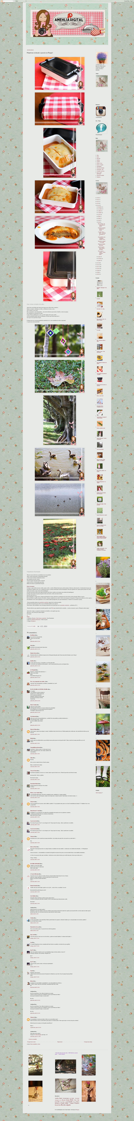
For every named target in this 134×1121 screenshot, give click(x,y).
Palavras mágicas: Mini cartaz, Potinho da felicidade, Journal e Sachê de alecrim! (102, 537)
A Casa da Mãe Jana (34, 874)
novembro (100, 208)
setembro (100, 212)
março (99, 256)
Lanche (70, 1102)
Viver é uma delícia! (100, 449)
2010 (98, 268)
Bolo (71, 1100)
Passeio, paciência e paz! (101, 428)
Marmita (34, 618)
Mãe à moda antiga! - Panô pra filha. (101, 504)
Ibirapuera (33, 621)
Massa (77, 1102)
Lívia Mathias (33, 896)
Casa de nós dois (33, 821)
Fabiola (31, 738)
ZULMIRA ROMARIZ (35, 863)
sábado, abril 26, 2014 (34, 913)
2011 (98, 266)
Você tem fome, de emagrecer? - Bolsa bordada (102, 417)
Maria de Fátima (33, 729)
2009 (98, 270)
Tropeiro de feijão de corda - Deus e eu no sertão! (101, 526)
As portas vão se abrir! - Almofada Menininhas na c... (102, 233)
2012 (98, 264)
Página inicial (59, 1041)
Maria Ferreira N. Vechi (35, 810)
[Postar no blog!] (42, 626)
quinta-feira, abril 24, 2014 (35, 641)
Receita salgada (66, 1105)
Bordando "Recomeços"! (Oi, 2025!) (102, 288)
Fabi (53, 608)
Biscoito (64, 1100)
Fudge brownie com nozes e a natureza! (102, 385)
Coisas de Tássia (33, 770)
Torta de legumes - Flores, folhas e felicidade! (101, 248)
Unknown (32, 801)
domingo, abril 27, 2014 (34, 938)
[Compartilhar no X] (43, 626)
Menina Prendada (33, 885)
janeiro (99, 260)
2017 (98, 201)
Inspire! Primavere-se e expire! (102, 515)
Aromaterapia (66, 1098)
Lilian (31, 757)
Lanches (98, 161)
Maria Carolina (33, 704)
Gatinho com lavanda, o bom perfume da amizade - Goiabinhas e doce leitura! (102, 549)
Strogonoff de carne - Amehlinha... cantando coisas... (102, 238)
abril (99, 222)
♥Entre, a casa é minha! (35, 792)
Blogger (77, 1109)
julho (99, 216)
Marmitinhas (99, 166)
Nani (31, 970)
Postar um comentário (33, 1039)
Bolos (98, 156)
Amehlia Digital (58, 1098)
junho (99, 218)
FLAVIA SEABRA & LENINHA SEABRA (39, 689)
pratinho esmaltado (65, 605)
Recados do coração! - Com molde (102, 241)
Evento (61, 1101)
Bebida (60, 1100)
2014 (98, 205)
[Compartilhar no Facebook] (45, 626)
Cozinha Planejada (38, 1034)
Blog (98, 155)
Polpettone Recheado (36, 619)
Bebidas (98, 160)
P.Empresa (76, 1103)
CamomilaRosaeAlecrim (35, 747)
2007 (98, 274)
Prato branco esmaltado (41, 618)
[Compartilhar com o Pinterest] (46, 626)
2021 (98, 199)
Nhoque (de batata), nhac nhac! (101, 244)
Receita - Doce (99, 163)
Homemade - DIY (100, 169)
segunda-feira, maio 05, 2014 (35, 1027)
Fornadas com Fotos (100, 171)
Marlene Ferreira (33, 653)
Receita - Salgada (100, 164)
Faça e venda (65, 1101)
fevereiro (100, 258)
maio (99, 220)
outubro (99, 210)
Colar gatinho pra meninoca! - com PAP (102, 374)
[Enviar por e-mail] (40, 626)
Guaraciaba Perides (34, 783)
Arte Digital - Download (74, 1098)
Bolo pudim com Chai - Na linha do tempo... (101, 320)
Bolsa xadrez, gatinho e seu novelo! (101, 471)
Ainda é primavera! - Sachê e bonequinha (102, 439)
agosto (99, 214)
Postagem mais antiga (88, 1041)
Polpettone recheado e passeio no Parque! (101, 229)
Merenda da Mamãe (100, 167)
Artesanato (57, 1100)
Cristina (32, 918)
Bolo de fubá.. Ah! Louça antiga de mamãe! (101, 225)
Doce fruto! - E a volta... (101, 308)
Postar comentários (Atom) (35, 1044)
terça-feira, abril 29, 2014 (35, 987)
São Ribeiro (32, 635)
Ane (31, 942)
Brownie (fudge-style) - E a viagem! (101, 482)
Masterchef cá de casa (34, 927)
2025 (98, 197)
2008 (98, 272)
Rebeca (31, 981)
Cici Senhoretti (33, 716)
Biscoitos (98, 158)
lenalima (32, 660)
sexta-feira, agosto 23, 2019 (35, 1036)
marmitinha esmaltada (43, 602)
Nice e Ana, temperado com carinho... (37, 681)
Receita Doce (58, 1105)
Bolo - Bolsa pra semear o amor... (101, 341)
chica (31, 645)
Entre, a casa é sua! (100, 395)
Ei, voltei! (98, 330)
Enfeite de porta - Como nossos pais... (101, 352)
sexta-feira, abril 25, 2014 (35, 734)
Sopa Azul (32, 934)
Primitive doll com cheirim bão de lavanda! (101, 493)
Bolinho (68, 1100)
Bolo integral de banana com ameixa (102, 363)
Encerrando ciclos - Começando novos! (100, 406)
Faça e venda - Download (99, 173)
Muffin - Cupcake (69, 1103)
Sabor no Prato (33, 846)
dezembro (100, 207)
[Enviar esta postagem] (38, 626)
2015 (98, 203)
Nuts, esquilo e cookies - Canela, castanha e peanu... (101, 252)
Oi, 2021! (98, 298)
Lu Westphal (32, 670)
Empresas (98, 177)
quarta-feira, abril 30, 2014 (35, 1000)
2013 (98, 262)
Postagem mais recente (31, 1041)
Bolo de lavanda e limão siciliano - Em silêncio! (101, 460)
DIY (58, 1102)
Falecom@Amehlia (100, 175)
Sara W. (32, 950)
